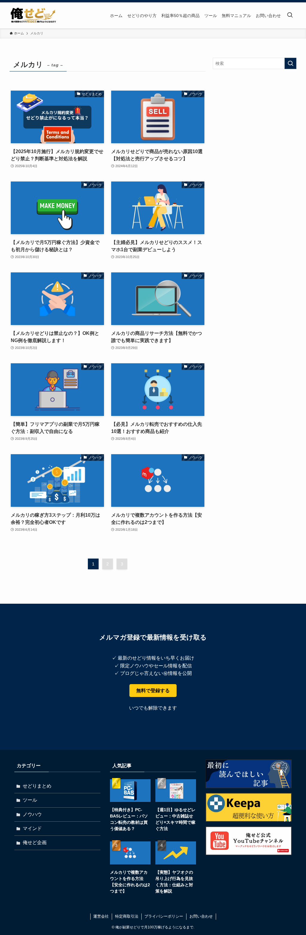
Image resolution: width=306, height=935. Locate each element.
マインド (32, 828)
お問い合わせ (201, 916)
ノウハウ (32, 814)
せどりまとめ (37, 785)
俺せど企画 (35, 842)
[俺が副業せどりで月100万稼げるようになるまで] (33, 15)
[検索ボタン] (289, 15)
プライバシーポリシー (163, 916)
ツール (30, 800)
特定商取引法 (126, 916)
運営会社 (101, 916)
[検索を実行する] (290, 63)
